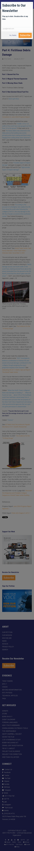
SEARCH (5, 650)
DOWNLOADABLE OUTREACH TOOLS (15, 728)
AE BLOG (5, 644)
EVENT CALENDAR (8, 719)
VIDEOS (4, 687)
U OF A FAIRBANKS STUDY (11, 740)
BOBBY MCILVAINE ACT (10, 743)
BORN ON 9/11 (7, 716)
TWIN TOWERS (7, 681)
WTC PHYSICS (7, 693)
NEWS (4, 641)
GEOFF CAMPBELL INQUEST (12, 734)
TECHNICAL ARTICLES (10, 695)
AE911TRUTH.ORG (9, 833)
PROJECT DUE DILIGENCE (11, 751)
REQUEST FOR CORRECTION (12, 754)
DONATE (5, 711)
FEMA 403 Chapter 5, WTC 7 (20, 513)
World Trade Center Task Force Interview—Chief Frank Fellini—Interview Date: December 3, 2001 (16, 250)
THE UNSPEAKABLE (9, 731)
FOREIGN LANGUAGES (10, 722)
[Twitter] (8, 840)
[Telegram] (18, 840)
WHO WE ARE (7, 638)
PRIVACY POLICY (8, 647)
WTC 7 (4, 684)
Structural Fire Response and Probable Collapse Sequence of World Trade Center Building (17, 493)
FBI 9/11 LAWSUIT (8, 748)
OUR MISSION (7, 635)
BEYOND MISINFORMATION (12, 690)
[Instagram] (14, 840)
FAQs (4, 698)
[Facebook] (5, 840)
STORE (4, 714)
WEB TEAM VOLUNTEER (10, 757)
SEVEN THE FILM (8, 737)
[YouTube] (11, 840)
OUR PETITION (7, 632)
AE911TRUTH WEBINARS (11, 725)
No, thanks (12, 35)
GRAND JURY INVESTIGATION (12, 745)
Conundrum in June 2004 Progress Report (16, 117)
